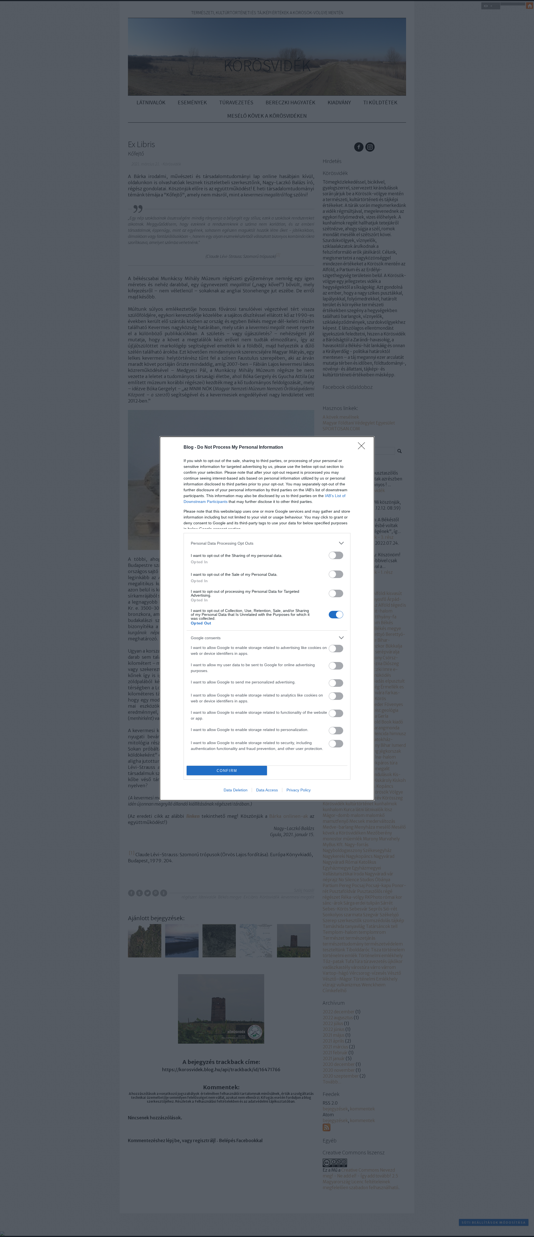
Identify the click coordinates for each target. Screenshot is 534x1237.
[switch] (336, 555)
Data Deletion (236, 790)
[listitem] (267, 543)
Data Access (267, 790)
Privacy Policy (298, 790)
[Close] (363, 447)
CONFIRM (227, 771)
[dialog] (267, 618)
